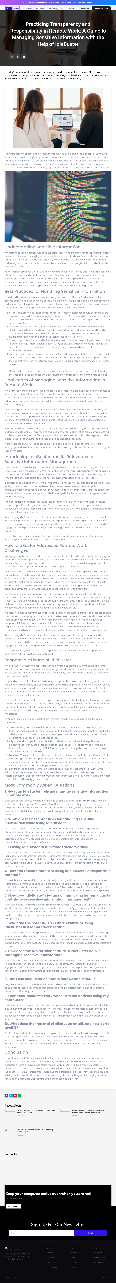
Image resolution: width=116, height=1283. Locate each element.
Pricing (72, 1257)
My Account (85, 8)
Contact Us (74, 1253)
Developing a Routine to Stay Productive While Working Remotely (36, 1111)
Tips (58, 18)
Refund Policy (98, 1262)
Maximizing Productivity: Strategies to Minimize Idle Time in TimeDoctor (88, 1111)
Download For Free (101, 8)
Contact (71, 9)
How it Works (40, 9)
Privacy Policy (98, 1253)
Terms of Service (99, 1257)
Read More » (20, 1115)
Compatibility (53, 9)
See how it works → (86, 2)
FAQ (62, 9)
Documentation (52, 1267)
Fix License (73, 1262)
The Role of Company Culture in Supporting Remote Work (35, 1131)
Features (28, 9)
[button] (11, 56)
